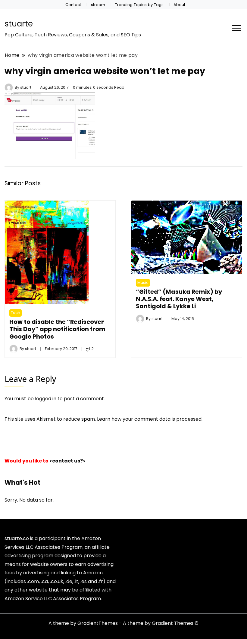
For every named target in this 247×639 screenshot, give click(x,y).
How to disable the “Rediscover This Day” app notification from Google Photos (57, 329)
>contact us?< (67, 460)
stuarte (19, 23)
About (179, 5)
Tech (15, 312)
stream (98, 5)
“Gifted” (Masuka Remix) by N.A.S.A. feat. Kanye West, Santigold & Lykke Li (179, 299)
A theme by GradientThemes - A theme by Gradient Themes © (123, 623)
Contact (73, 5)
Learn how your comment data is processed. (149, 419)
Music (143, 282)
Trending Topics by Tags (139, 5)
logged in (45, 398)
